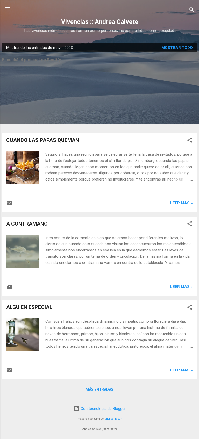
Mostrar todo (177, 47)
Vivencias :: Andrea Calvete (99, 21)
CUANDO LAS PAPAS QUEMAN (42, 140)
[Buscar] (192, 10)
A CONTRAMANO (27, 224)
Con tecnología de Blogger (103, 408)
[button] (190, 141)
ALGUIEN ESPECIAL (29, 307)
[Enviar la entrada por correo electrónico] (9, 205)
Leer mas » (181, 203)
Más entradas (99, 389)
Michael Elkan (113, 418)
